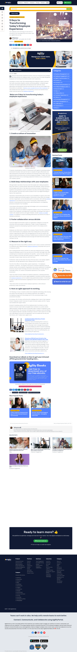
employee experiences (16, 278)
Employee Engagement (61, 76)
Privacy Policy (59, 574)
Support (58, 564)
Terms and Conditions (59, 572)
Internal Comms (19, 562)
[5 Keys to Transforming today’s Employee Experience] (54, 25)
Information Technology (48, 576)
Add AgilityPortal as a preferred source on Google (22, 48)
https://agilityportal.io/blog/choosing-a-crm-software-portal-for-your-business (35, 353)
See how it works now (41, 540)
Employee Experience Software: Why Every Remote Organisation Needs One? (18, 450)
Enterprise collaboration (38, 567)
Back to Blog (15, 13)
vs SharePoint (19, 579)
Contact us (59, 562)
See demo (68, 2)
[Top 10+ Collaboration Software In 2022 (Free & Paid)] (32, 647)
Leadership (58, 103)
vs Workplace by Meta (20, 598)
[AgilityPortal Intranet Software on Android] (34, 641)
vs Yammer (18, 581)
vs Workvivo (18, 577)
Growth (57, 80)
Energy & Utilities (49, 570)
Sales (56, 91)
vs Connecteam (19, 592)
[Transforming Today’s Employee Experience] (30, 114)
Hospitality (48, 574)
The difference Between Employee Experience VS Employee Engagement (62, 450)
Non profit (48, 564)
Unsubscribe (59, 582)
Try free (60, 2)
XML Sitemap (59, 581)
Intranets (57, 82)
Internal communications (61, 84)
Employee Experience (28, 91)
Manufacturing (49, 567)
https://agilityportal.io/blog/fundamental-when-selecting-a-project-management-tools (35, 334)
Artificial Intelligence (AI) (61, 86)
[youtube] (44, 633)
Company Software (33, 636)
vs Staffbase (18, 584)
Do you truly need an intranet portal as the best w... (20, 423)
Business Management (61, 74)
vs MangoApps (19, 600)
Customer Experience (60, 95)
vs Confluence (19, 589)
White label (29, 570)
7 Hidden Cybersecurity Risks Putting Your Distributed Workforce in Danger (61, 194)
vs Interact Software (20, 594)
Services (28, 562)
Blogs (58, 565)
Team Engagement (40, 561)
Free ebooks (59, 568)
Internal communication (39, 565)
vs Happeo (18, 587)
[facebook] (33, 633)
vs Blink (17, 582)
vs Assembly (18, 597)
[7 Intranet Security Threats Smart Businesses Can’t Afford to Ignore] (62, 162)
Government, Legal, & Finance (50, 572)
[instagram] (38, 633)
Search (68, 8)
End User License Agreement (60, 578)
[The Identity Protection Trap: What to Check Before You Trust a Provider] (62, 248)
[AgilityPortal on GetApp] (44, 647)
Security (28, 564)
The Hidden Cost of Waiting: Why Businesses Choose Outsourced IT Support (62, 216)
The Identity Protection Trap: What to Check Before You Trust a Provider (62, 260)
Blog (48, 2)
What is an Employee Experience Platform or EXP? (62, 423)
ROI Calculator (30, 571)
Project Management (20, 565)
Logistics (48, 568)
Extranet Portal (19, 568)
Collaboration (58, 93)
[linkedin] (41, 633)
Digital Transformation (18, 41)
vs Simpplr (18, 590)
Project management (60, 101)
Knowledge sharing (40, 562)
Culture (57, 97)
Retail (47, 565)
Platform (26, 2)
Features (29, 561)
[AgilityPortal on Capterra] (38, 647)
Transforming (15, 392)
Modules (28, 567)
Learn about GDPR (60, 575)
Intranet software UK (43, 636)
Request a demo (30, 573)
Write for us (59, 567)
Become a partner (60, 570)
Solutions (32, 2)
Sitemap (58, 579)
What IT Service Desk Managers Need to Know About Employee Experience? (40, 450)
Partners (43, 2)
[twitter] (36, 633)
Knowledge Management (61, 99)
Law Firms (48, 561)
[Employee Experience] (30, 151)
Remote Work (58, 88)
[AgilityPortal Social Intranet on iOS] (44, 641)
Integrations (29, 565)
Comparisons (58, 105)
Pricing (37, 2)
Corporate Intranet (19, 561)
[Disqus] (40, 484)
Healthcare (48, 562)
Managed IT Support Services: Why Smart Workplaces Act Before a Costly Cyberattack (62, 238)
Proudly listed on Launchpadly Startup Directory (16, 651)
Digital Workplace (19, 564)
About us (59, 561)
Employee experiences (32, 246)
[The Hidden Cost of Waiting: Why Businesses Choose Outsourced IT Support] (62, 205)
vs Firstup (18, 595)
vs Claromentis (19, 585)
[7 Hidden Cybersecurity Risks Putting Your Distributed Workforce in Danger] (62, 183)
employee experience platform (34, 392)
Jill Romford (15, 38)
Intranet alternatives (20, 575)
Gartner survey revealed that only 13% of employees (36, 88)
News (56, 107)
